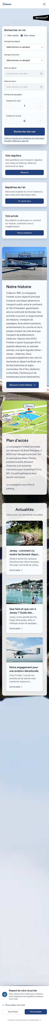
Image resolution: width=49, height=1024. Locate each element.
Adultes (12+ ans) (13, 101)
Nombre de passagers (13, 94)
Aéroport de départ (12, 41)
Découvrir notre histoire (20, 385)
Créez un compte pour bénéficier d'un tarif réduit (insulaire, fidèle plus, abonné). (24, 139)
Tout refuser (13, 1012)
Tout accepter (36, 1012)
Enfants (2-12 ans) (13, 116)
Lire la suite (14, 570)
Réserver (25, 172)
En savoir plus (24, 201)
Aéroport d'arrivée (11, 55)
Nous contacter (24, 233)
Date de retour (10, 81)
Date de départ (10, 68)
